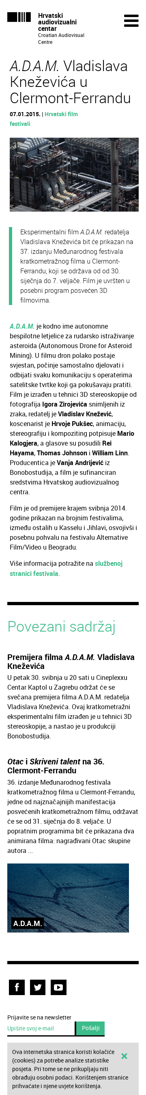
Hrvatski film (61, 114)
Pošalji (91, 1028)
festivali (20, 124)
